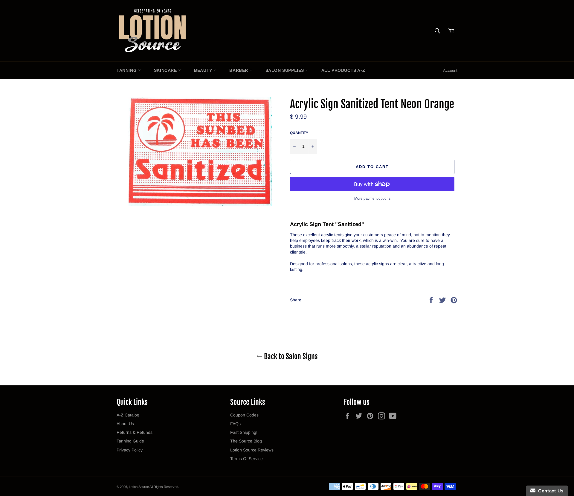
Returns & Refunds (134, 432)
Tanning (127, 70)
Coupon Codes (244, 415)
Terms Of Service (246, 458)
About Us (125, 423)
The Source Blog (246, 441)
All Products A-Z (343, 70)
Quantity (299, 133)
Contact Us (549, 490)
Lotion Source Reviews (252, 450)
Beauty (203, 70)
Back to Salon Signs (290, 356)
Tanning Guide (130, 441)
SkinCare (166, 70)
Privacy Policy (130, 450)
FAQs (235, 423)
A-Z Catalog (128, 415)
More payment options (372, 198)
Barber (239, 70)
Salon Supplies (285, 70)
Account (450, 70)
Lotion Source (139, 487)
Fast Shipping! (243, 432)
